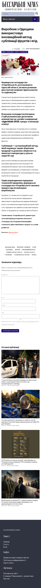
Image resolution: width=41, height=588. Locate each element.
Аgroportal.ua (13, 232)
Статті (16, 52)
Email (3, 305)
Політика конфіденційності (14, 560)
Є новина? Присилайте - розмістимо (18, 576)
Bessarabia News (10, 247)
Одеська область (29, 252)
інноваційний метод (28, 249)
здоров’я (17, 249)
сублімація (8, 255)
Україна (33, 255)
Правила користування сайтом (16, 558)
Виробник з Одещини (23, 247)
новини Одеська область (14, 252)
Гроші (34, 247)
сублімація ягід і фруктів (21, 255)
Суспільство (23, 52)
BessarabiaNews (35, 48)
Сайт (2, 312)
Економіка (10, 52)
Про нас (6, 579)
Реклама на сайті (10, 573)
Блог (5, 547)
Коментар (4, 274)
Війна (4, 52)
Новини (6, 542)
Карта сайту (8, 563)
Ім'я (3, 297)
